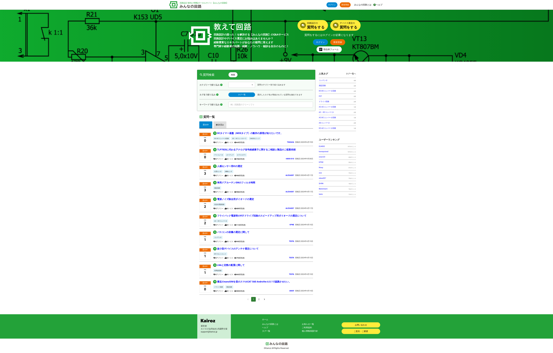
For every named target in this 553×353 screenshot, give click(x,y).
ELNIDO (322, 146)
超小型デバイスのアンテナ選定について (236, 248)
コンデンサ (323, 80)
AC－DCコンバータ (326, 112)
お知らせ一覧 (308, 324)
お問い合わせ (361, 325)
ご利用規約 (307, 327)
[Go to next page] (264, 299)
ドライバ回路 (324, 102)
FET (320, 96)
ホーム (265, 319)
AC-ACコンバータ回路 (327, 107)
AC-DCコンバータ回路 (327, 118)
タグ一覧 (242, 94)
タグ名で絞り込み (207, 94)
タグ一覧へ (351, 73)
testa (321, 194)
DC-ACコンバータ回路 (327, 128)
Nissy (321, 167)
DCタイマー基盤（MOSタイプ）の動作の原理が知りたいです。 (248, 133)
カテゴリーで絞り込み (209, 85)
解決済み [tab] (220, 125)
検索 (233, 75)
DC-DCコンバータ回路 (327, 91)
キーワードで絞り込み (209, 104)
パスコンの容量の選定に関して (232, 232)
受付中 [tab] (206, 125)
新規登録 (345, 5)
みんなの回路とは (270, 324)
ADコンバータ (324, 123)
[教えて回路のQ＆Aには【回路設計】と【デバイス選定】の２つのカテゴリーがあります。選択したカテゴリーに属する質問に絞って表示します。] (221, 85)
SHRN (321, 183)
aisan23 (322, 157)
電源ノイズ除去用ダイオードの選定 (234, 199)
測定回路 (322, 86)
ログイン (332, 5)
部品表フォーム (331, 49)
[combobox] (241, 85)
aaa (320, 173)
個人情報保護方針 (310, 331)
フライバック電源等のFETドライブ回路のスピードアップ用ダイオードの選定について (260, 215)
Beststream (323, 189)
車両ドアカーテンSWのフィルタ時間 (234, 182)
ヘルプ (265, 327)
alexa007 (322, 178)
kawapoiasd (323, 152)
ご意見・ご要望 (361, 331)
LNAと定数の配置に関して (229, 265)
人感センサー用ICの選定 (228, 166)
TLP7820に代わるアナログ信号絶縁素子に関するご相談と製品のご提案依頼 (255, 149)
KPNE (321, 162)
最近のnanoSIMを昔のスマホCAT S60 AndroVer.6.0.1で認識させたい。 (252, 281)
